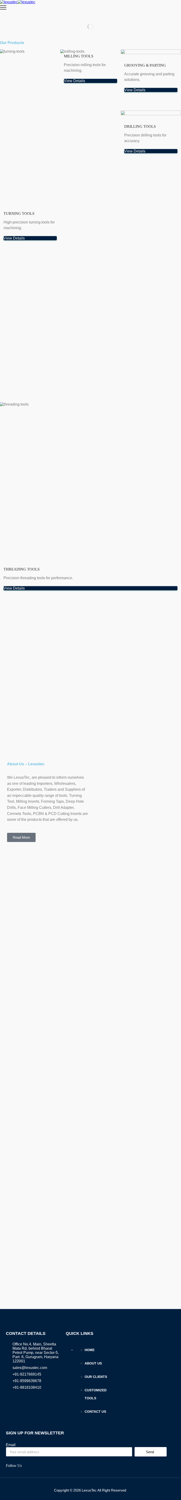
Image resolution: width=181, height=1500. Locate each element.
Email (11, 1445)
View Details (14, 238)
